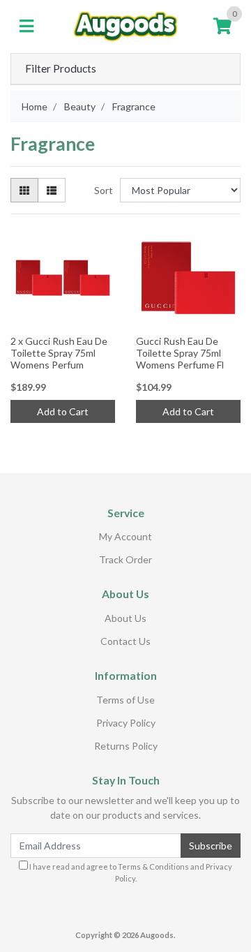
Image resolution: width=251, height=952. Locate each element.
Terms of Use (125, 700)
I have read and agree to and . (130, 872)
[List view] (52, 190)
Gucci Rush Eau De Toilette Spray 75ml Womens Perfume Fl (180, 353)
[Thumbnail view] (24, 190)
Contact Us (125, 641)
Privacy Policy (125, 723)
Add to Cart (63, 411)
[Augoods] (125, 25)
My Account (125, 536)
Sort (103, 190)
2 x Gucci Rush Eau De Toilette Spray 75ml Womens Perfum (58, 353)
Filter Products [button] (60, 68)
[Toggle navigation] (26, 26)
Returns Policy (126, 746)
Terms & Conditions (153, 866)
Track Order (125, 559)
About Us (125, 618)
